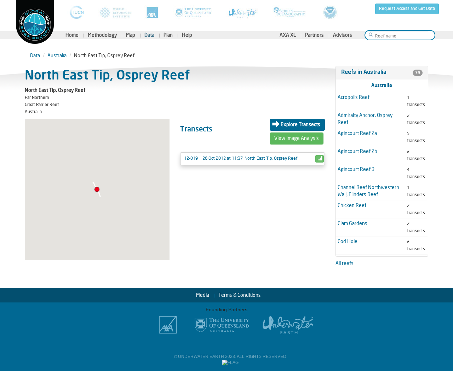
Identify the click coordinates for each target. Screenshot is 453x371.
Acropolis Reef (353, 97)
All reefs (345, 263)
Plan (168, 35)
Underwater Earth (242, 12)
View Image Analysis (296, 138)
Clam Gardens (352, 223)
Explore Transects (300, 124)
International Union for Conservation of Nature (76, 12)
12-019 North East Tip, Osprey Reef (241, 158)
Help (187, 35)
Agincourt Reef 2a (357, 133)
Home (72, 35)
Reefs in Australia (363, 72)
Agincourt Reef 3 (356, 169)
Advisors (342, 35)
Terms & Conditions (239, 295)
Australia (57, 55)
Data (149, 35)
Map (130, 35)
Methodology (102, 35)
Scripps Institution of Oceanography (290, 12)
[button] (96, 189)
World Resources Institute (115, 12)
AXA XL (288, 35)
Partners (314, 35)
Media (202, 295)
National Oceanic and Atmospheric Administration (330, 12)
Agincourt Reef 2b (357, 151)
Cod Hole (347, 241)
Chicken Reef (352, 205)
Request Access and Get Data (407, 8)
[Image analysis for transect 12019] (319, 159)
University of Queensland (193, 12)
